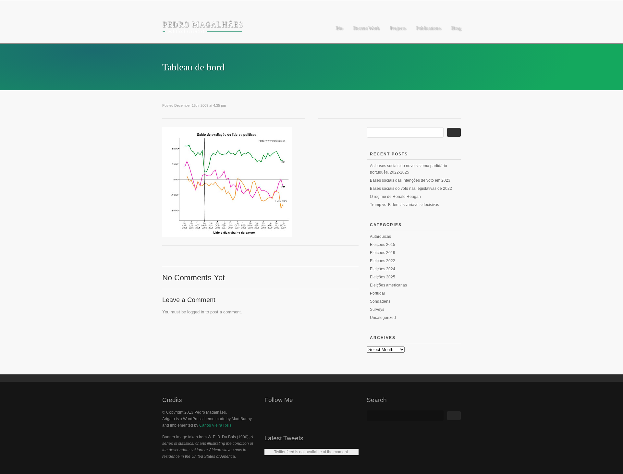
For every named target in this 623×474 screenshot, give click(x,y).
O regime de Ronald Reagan (395, 196)
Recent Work (366, 27)
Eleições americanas (388, 285)
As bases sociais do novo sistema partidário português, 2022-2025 (408, 169)
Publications (428, 27)
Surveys (377, 309)
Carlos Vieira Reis (215, 425)
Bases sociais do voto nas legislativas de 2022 (411, 188)
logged (193, 312)
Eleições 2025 (382, 277)
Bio (339, 27)
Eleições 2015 (382, 244)
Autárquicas (380, 236)
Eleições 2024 (382, 269)
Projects (398, 27)
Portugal (377, 293)
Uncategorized (383, 317)
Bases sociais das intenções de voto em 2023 (410, 180)
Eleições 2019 (382, 252)
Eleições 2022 (382, 261)
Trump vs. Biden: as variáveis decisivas (404, 204)
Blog (456, 27)
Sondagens (380, 301)
